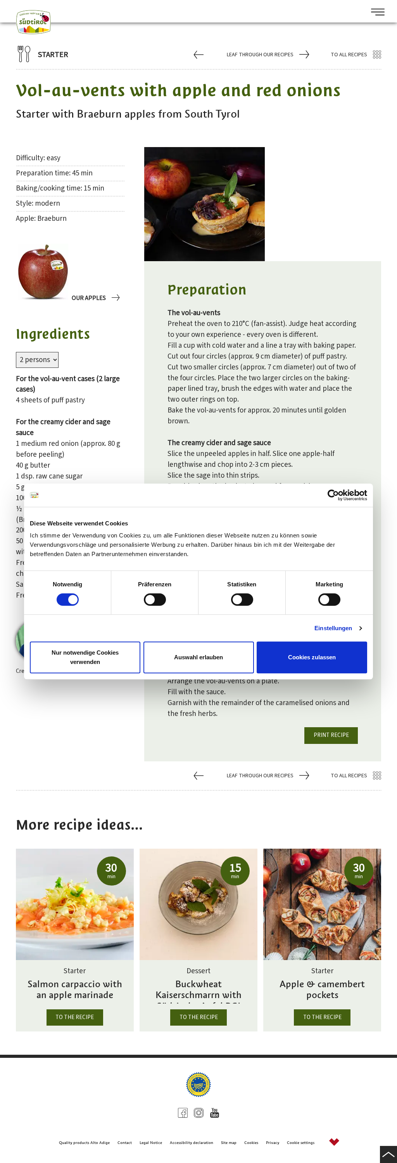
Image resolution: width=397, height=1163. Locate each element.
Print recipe (331, 735)
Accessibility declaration (191, 1142)
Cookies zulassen (312, 657)
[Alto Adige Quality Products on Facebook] (183, 1114)
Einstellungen (333, 628)
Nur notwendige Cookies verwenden (85, 657)
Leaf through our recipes (260, 55)
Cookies (251, 1142)
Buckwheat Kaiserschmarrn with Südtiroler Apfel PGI (198, 991)
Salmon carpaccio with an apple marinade (75, 990)
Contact (124, 1142)
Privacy (272, 1142)
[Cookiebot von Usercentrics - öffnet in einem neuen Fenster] (333, 495)
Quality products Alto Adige (84, 1142)
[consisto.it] (334, 1143)
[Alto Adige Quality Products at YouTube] (215, 1114)
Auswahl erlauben (198, 657)
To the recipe (74, 1017)
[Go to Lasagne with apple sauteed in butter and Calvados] (199, 54)
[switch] (155, 599)
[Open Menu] (375, 13)
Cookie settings (300, 1142)
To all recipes (349, 55)
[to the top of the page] (388, 1154)
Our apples (89, 298)
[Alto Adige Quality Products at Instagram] (199, 1114)
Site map (228, 1142)
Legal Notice (151, 1142)
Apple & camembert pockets (322, 990)
